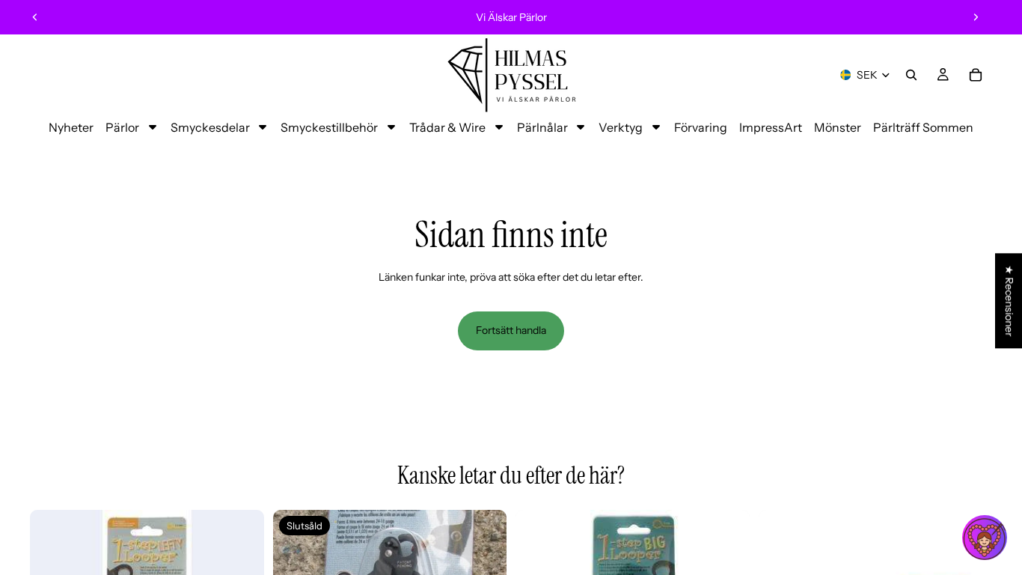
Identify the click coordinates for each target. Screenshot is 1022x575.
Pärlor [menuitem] (122, 127)
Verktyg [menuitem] (621, 127)
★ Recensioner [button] (1009, 300)
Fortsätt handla (511, 330)
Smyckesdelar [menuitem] (210, 127)
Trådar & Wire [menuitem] (447, 127)
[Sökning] (911, 74)
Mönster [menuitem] (837, 127)
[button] (984, 537)
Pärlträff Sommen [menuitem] (923, 127)
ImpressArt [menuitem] (770, 127)
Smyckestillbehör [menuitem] (329, 127)
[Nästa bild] (975, 17)
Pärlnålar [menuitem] (542, 127)
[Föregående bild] (35, 17)
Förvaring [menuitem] (700, 127)
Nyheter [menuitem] (71, 127)
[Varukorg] (975, 74)
